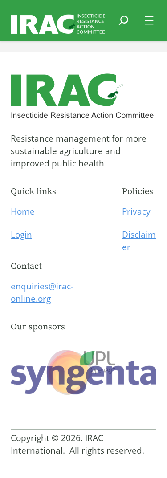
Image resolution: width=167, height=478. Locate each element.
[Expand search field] (123, 25)
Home (23, 211)
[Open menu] (149, 20)
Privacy (136, 211)
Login (21, 234)
